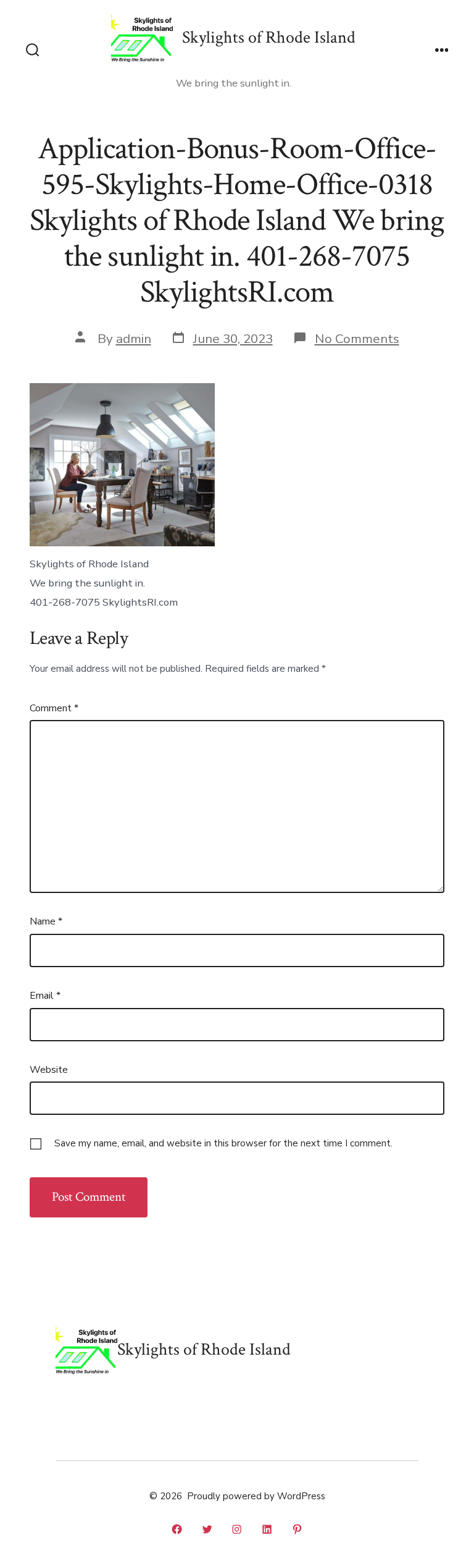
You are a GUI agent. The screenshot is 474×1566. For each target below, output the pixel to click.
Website (49, 1070)
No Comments (357, 338)
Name (46, 921)
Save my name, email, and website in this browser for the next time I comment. (223, 1143)
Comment (54, 708)
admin (133, 338)
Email (45, 995)
